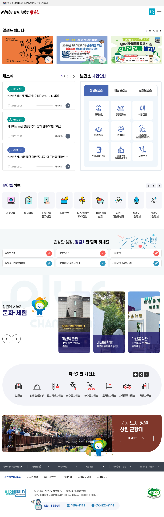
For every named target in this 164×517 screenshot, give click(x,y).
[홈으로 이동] (20, 12)
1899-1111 (78, 505)
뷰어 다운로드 (50, 477)
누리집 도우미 (84, 477)
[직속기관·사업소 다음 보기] (146, 374)
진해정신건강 (122, 263)
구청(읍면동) (36, 466)
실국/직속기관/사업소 (12, 466)
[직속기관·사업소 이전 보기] (141, 374)
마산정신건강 (69, 263)
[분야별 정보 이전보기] (153, 185)
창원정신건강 (15, 263)
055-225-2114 (104, 505)
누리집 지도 (102, 477)
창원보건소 (96, 90)
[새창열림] (27, 51)
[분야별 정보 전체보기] (148, 185)
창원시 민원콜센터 (52, 506)
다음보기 (160, 30)
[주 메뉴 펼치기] (159, 11)
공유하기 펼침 (48, 59)
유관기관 (89, 466)
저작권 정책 (32, 477)
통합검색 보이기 (152, 11)
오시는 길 (67, 477)
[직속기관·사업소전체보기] (135, 374)
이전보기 (153, 30)
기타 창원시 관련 (119, 466)
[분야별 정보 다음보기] (159, 185)
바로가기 (132, 438)
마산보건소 (120, 90)
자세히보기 (59, 105)
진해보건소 (145, 90)
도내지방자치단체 (147, 466)
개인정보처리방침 (12, 477)
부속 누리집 (62, 466)
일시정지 (157, 30)
